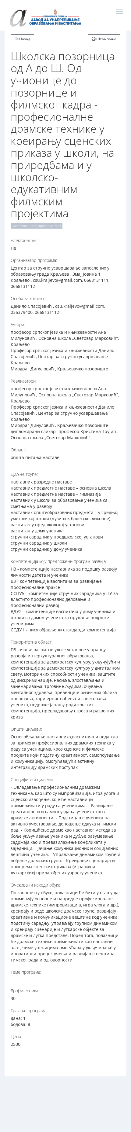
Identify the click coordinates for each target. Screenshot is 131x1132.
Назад (24, 39)
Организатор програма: (34, 260)
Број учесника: (25, 991)
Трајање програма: (29, 1010)
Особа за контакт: (28, 298)
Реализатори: (24, 381)
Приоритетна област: (31, 642)
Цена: (16, 1036)
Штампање (105, 39)
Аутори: (18, 324)
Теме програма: (26, 972)
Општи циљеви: (26, 729)
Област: (18, 450)
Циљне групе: (24, 474)
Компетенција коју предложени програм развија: (59, 561)
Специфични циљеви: (32, 779)
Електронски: (24, 240)
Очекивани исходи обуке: (36, 885)
